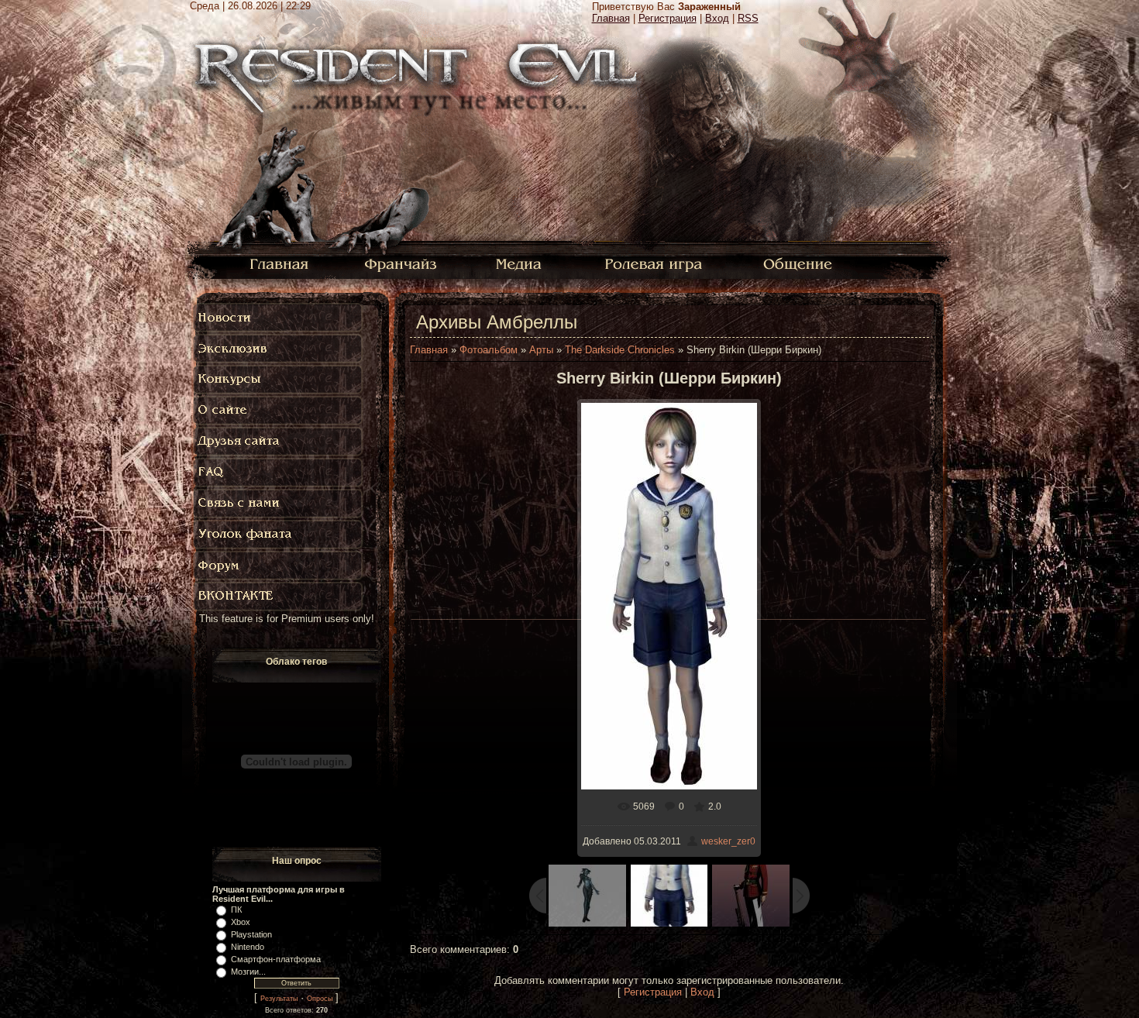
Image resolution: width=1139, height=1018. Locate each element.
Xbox (240, 922)
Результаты (279, 999)
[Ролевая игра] (656, 263)
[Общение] (798, 263)
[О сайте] (279, 410)
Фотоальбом (488, 350)
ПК (236, 909)
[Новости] (279, 317)
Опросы (319, 999)
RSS (748, 18)
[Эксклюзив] (279, 348)
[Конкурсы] (279, 379)
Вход (717, 18)
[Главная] (279, 263)
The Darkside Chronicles (620, 350)
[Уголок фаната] (279, 534)
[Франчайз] (400, 263)
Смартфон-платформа (276, 959)
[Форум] (279, 565)
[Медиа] (520, 263)
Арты (541, 350)
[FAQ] (282, 472)
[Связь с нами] (279, 503)
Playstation (251, 934)
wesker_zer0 (728, 841)
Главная (611, 18)
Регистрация (667, 18)
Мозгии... (248, 971)
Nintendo (247, 946)
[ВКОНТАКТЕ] (279, 596)
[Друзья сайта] (279, 441)
